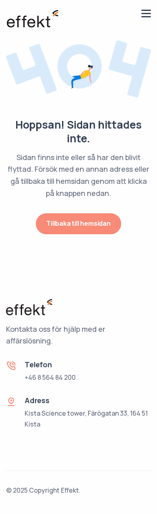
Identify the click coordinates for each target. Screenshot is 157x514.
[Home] (32, 18)
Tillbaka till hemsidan (78, 223)
